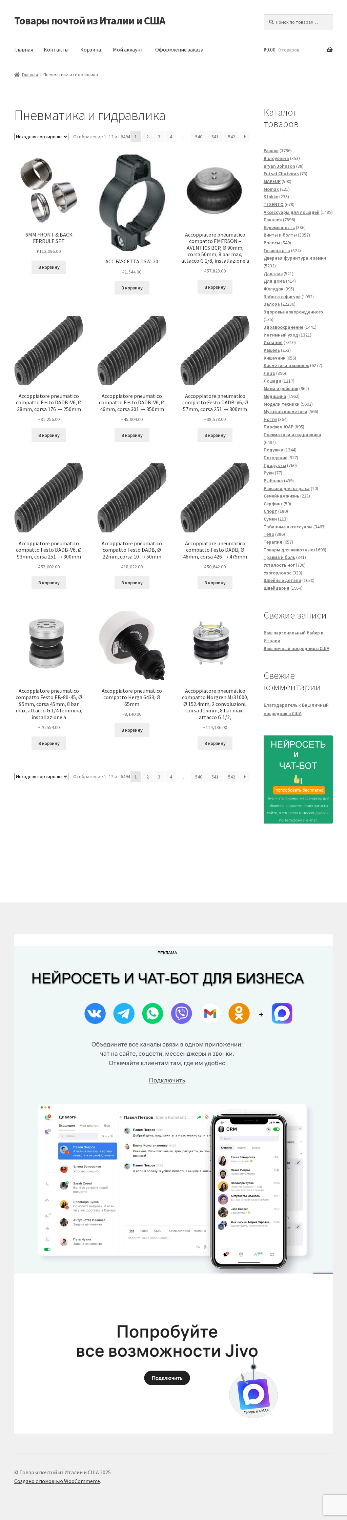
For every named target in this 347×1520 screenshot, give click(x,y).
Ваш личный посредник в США (296, 648)
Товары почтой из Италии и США (89, 20)
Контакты (56, 49)
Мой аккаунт (128, 49)
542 (231, 137)
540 (198, 137)
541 (215, 137)
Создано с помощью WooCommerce (57, 1481)
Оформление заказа (179, 49)
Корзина (90, 49)
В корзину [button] (49, 267)
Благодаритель (281, 705)
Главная (23, 49)
